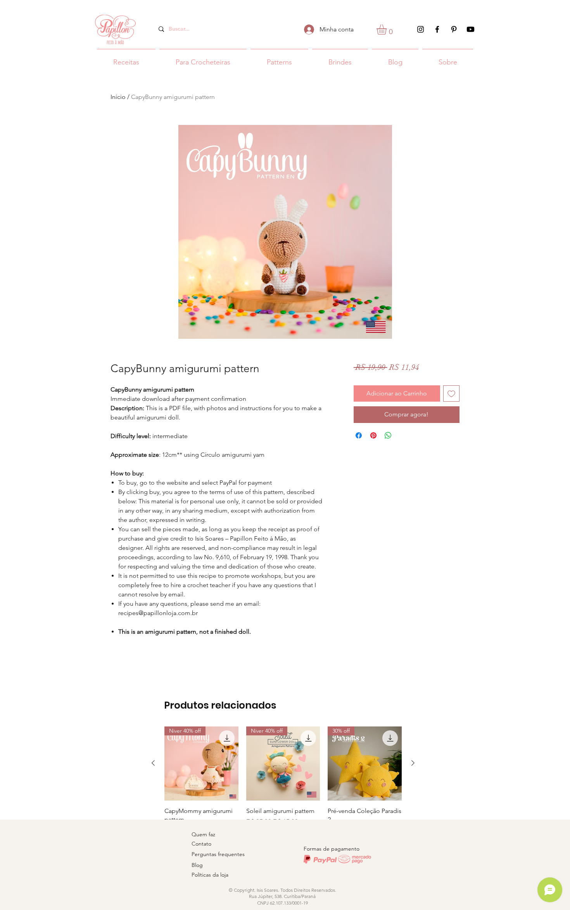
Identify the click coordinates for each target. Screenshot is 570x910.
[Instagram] (420, 29)
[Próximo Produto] (413, 763)
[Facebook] (437, 29)
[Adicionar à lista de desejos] (451, 393)
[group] (283, 795)
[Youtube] (470, 29)
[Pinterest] (453, 29)
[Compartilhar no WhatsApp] (388, 435)
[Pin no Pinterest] (373, 435)
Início (118, 97)
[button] (388, 29)
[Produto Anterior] (153, 763)
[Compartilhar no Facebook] (358, 435)
